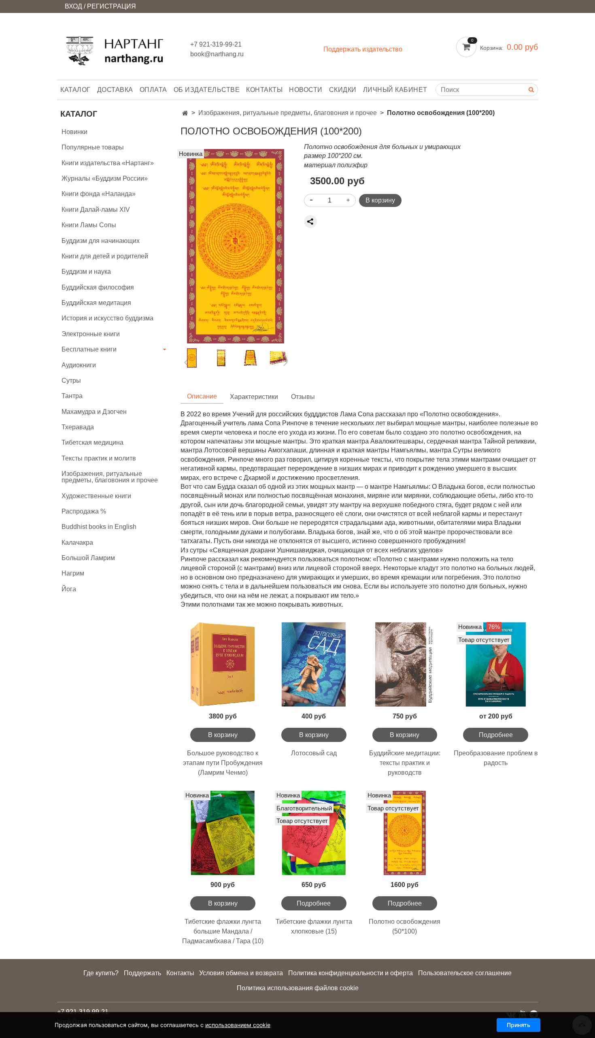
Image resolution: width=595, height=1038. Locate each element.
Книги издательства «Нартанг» (108, 163)
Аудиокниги (79, 365)
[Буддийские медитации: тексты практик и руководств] (405, 664)
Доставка (115, 89)
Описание (202, 396)
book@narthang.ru (217, 54)
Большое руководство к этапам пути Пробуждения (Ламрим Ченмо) (223, 763)
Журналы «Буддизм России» (105, 178)
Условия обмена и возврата (241, 973)
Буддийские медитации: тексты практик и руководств (404, 763)
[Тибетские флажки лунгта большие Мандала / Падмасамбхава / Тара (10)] (223, 833)
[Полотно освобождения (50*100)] (405, 833)
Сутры (71, 380)
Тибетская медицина (92, 442)
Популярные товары (93, 147)
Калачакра (77, 542)
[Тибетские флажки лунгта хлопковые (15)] (314, 833)
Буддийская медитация (96, 302)
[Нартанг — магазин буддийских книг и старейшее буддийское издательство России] (117, 48)
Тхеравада (78, 427)
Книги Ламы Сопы (89, 225)
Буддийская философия (98, 287)
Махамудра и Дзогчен (94, 411)
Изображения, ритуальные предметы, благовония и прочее (287, 112)
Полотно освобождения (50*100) (404, 926)
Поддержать (142, 973)
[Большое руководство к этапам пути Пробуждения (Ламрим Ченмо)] (223, 664)
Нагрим (73, 573)
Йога (69, 589)
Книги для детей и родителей (105, 256)
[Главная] (185, 113)
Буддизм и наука (86, 271)
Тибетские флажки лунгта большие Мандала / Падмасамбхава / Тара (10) (223, 931)
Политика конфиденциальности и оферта (350, 973)
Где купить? (101, 973)
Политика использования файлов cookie (298, 988)
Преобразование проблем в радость (496, 758)
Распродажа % (84, 511)
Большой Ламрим (88, 557)
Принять (518, 1024)
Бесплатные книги (89, 349)
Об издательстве (207, 89)
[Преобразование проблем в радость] (495, 664)
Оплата (153, 89)
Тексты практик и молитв (99, 458)
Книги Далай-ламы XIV (96, 209)
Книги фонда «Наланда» (99, 193)
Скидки (343, 89)
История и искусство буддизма (107, 318)
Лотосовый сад (314, 753)
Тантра (72, 395)
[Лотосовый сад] (314, 664)
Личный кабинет (395, 89)
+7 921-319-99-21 (216, 44)
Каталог (75, 89)
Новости (306, 89)
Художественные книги (96, 495)
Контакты (264, 89)
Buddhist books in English (99, 526)
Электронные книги (91, 333)
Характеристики (254, 396)
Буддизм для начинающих (101, 240)
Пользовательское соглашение (465, 973)
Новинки (74, 131)
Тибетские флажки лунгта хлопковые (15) (314, 926)
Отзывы (303, 396)
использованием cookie (237, 1024)
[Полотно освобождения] (235, 245)
